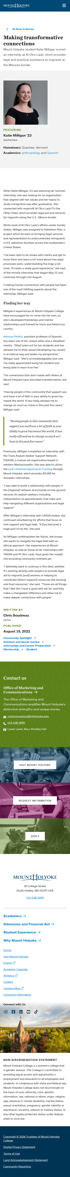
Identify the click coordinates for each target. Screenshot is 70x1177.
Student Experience (19, 932)
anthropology (31, 153)
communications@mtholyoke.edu (28, 716)
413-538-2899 (16, 722)
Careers (8, 982)
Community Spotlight (17, 638)
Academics (12, 916)
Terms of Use (11, 1153)
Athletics (8, 975)
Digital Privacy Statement (19, 1147)
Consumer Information (17, 994)
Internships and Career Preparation (27, 645)
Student (31, 649)
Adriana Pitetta (12, 336)
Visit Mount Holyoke (15, 956)
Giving (7, 950)
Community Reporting (17, 1166)
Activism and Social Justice (21, 642)
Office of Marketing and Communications (23, 689)
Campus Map (11, 988)
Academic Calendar (15, 969)
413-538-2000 (35, 897)
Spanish (52, 153)
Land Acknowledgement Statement (25, 1160)
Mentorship (11, 649)
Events (7, 963)
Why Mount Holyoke (20, 940)
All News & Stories (23, 29)
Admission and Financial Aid (26, 924)
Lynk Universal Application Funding (30, 469)
